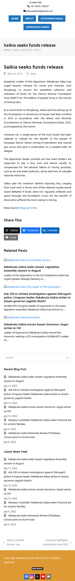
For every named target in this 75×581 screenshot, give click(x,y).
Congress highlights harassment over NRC (50, 542)
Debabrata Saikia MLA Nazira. (32, 558)
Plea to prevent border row (14, 542)
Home (7, 50)
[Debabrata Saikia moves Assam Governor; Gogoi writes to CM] (22, 317)
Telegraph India (28, 207)
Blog (33, 73)
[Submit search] (67, 358)
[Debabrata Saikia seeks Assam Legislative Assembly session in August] (27, 260)
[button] (12, 230)
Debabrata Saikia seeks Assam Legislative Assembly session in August (31, 268)
